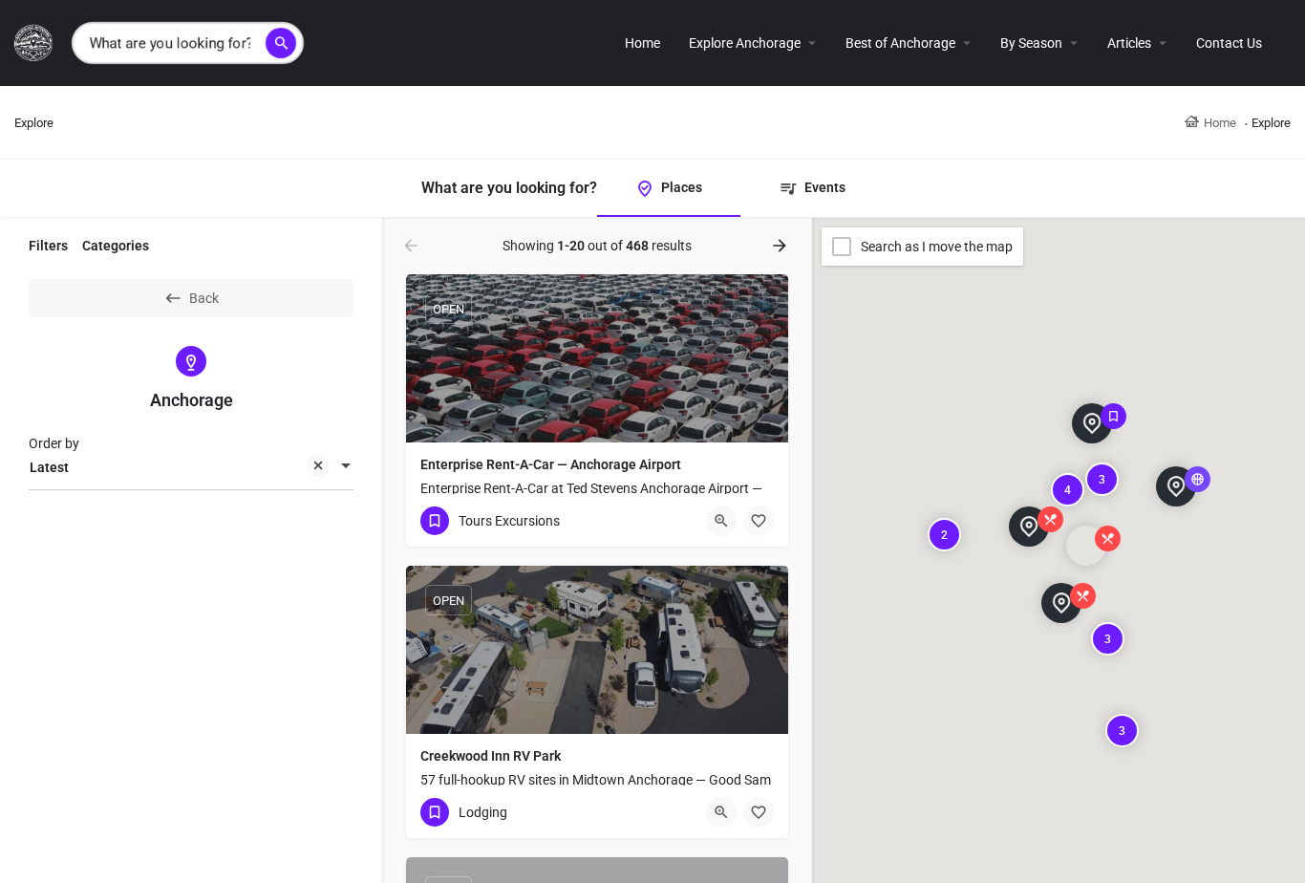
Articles (1129, 43)
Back (204, 298)
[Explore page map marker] (1029, 526)
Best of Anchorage (900, 43)
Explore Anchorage (745, 43)
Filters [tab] (48, 245)
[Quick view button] (721, 521)
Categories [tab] (115, 245)
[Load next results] (781, 245)
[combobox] (191, 467)
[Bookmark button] (758, 521)
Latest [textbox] (49, 467)
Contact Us (1229, 43)
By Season (1031, 43)
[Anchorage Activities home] (35, 41)
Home (642, 43)
